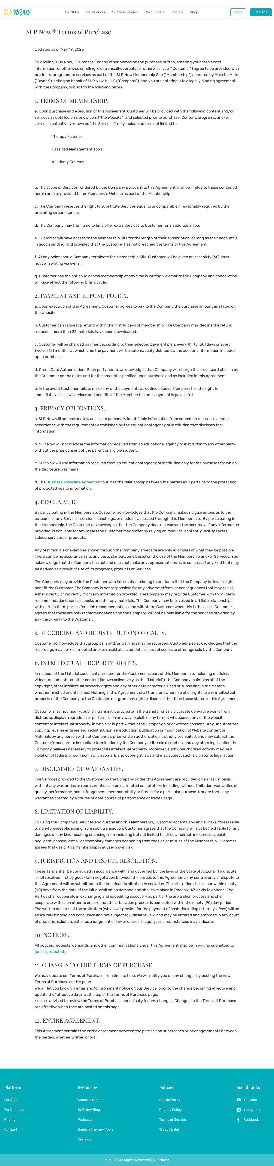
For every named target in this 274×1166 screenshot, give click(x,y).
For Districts (95, 12)
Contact (10, 1129)
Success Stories (125, 12)
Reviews (84, 1139)
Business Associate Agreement (74, 482)
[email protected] (50, 951)
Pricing (177, 12)
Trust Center (169, 1129)
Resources (153, 12)
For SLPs (72, 12)
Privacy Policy (170, 1110)
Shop (194, 12)
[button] (163, 12)
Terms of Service (172, 1119)
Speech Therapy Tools (95, 1129)
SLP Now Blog (89, 1110)
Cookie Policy (169, 1100)
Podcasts (85, 1119)
